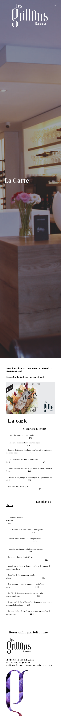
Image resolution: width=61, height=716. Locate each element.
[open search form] (54, 6)
